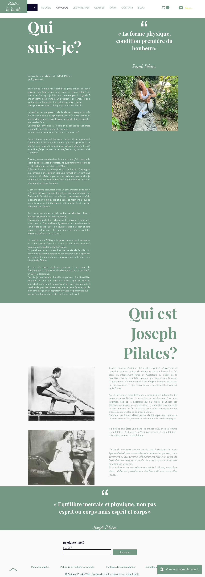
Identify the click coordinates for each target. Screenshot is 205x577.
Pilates (13, 3)
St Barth (13, 9)
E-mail (66, 548)
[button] (166, 7)
